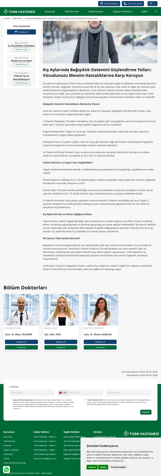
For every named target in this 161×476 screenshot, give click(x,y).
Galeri (145, 11)
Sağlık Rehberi (18, 18)
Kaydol (145, 412)
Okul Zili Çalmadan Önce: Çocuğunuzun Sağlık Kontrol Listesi (76, 441)
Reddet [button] (103, 467)
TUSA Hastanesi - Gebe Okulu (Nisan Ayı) (46, 436)
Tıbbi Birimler (71, 11)
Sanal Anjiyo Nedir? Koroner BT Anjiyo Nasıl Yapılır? (76, 436)
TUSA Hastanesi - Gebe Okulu (46, 441)
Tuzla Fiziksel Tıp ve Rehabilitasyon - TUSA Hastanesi (46, 454)
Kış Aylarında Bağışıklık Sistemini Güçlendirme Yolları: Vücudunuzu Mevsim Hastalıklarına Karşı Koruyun (61, 18)
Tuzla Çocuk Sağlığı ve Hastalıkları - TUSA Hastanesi (46, 458)
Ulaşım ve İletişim (122, 11)
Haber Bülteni (41, 431)
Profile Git (21, 347)
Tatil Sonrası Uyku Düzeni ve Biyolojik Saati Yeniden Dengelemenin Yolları (76, 445)
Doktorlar (8, 445)
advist (50, 473)
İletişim (98, 431)
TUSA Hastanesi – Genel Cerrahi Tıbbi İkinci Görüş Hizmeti (46, 445)
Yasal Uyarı (8, 454)
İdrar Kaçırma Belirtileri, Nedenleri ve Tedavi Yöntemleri (76, 450)
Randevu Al (21, 342)
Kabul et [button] (92, 467)
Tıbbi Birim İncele (21, 49)
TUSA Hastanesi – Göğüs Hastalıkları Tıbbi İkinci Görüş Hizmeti (46, 450)
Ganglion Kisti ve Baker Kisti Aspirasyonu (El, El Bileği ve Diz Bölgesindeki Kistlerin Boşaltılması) (76, 458)
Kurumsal (50, 11)
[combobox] (63, 392)
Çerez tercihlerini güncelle (15, 463)
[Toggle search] (155, 11)
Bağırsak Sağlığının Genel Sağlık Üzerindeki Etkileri (76, 454)
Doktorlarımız (96, 11)
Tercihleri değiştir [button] (118, 467)
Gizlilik (6, 458)
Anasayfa (7, 18)
